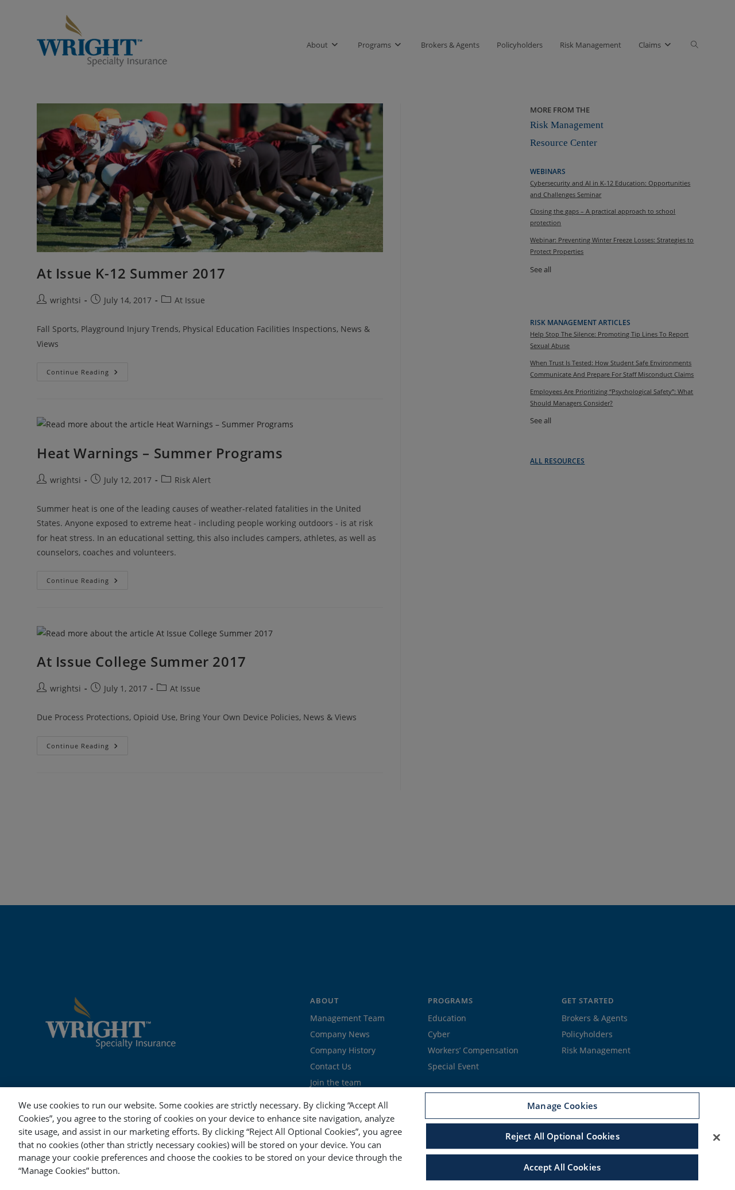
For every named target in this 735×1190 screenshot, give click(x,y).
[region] (367, 1138)
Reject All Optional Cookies (562, 1136)
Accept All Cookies (562, 1167)
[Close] (716, 1137)
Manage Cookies (562, 1105)
